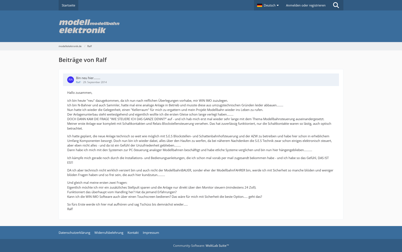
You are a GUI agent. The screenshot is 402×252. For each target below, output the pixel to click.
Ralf (78, 82)
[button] (268, 5)
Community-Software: (201, 245)
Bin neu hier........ (88, 78)
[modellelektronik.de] (201, 26)
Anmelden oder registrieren (306, 5)
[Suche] (336, 5)
